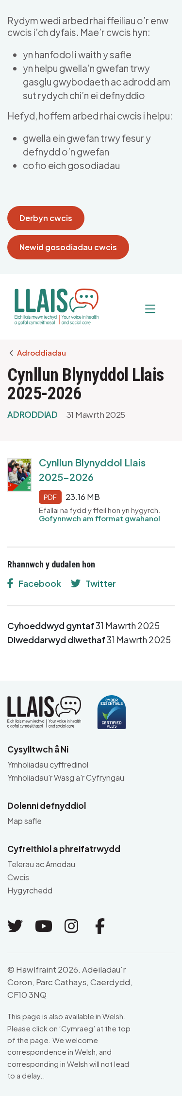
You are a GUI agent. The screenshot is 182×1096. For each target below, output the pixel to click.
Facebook (39, 583)
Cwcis (18, 877)
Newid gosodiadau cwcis (68, 247)
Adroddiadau (41, 352)
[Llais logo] (53, 303)
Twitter (100, 583)
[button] (131, 309)
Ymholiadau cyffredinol (47, 764)
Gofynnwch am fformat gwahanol (99, 518)
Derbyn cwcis (45, 218)
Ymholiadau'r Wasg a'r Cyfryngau (65, 777)
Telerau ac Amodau (41, 864)
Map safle (24, 821)
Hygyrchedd (29, 890)
